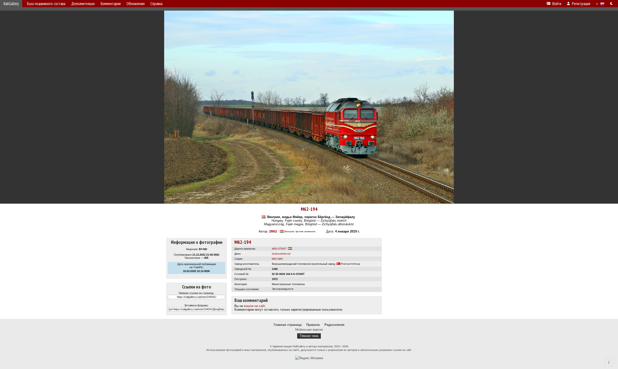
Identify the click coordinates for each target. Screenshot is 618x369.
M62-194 (309, 209)
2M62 (273, 231)
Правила (313, 325)
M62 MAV (277, 258)
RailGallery (11, 3)
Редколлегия (334, 325)
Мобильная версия (309, 329)
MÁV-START (279, 248)
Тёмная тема (309, 336)
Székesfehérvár (281, 253)
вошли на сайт (254, 306)
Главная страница (288, 325)
